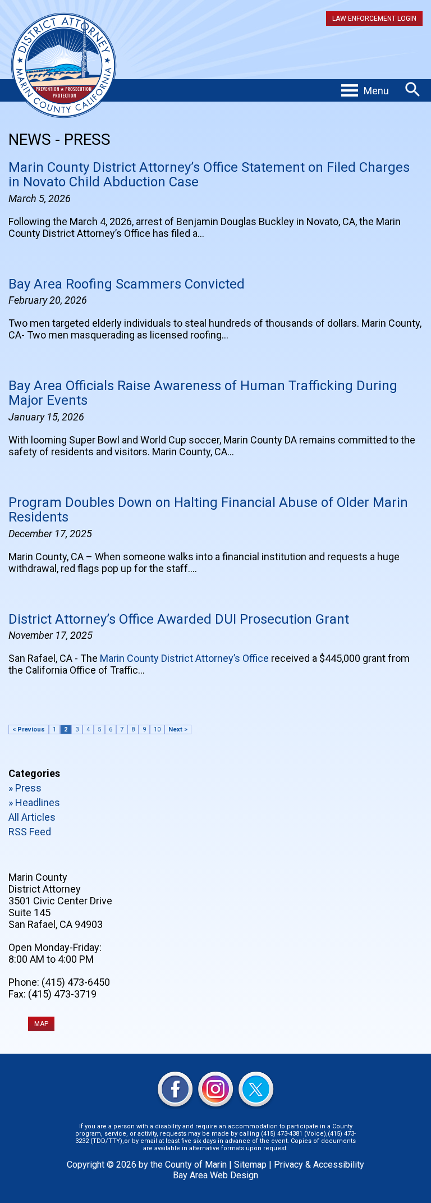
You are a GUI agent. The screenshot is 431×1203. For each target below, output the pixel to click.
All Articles (32, 817)
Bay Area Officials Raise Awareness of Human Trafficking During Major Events (202, 393)
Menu (376, 91)
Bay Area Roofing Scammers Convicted (126, 284)
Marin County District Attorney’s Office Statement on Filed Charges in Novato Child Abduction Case (209, 174)
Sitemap (250, 1164)
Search (413, 89)
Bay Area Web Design (215, 1175)
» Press (25, 788)
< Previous (28, 729)
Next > (177, 729)
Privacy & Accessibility (319, 1164)
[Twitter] (255, 1091)
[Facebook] (175, 1091)
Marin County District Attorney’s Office (184, 658)
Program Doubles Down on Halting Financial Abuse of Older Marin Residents (208, 510)
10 (157, 729)
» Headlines (34, 802)
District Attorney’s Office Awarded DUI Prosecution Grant (178, 619)
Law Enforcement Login (374, 18)
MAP (41, 1024)
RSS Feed (29, 832)
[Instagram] (215, 1091)
